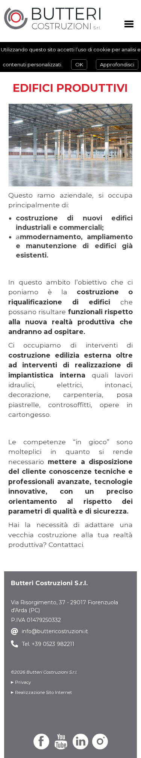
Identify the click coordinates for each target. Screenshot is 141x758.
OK (79, 64)
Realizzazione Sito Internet (43, 692)
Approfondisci (117, 64)
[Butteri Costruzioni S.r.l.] (52, 18)
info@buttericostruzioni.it (55, 631)
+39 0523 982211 (52, 644)
